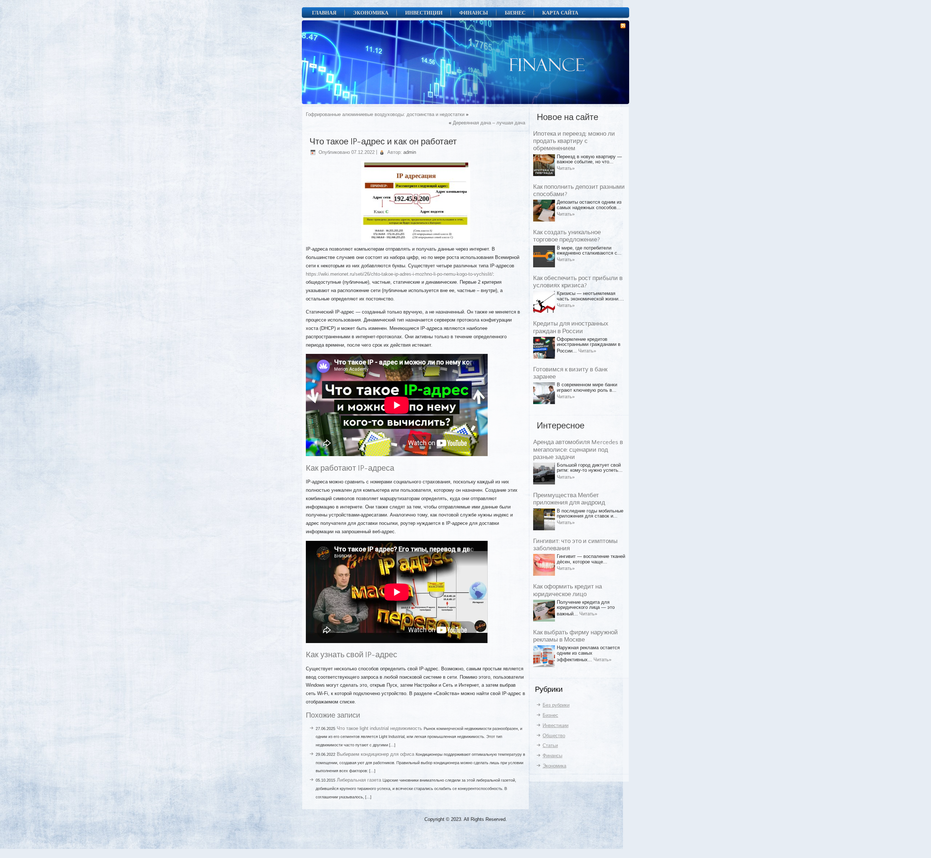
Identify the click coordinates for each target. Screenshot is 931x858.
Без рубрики (556, 705)
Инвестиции (424, 12)
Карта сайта (560, 12)
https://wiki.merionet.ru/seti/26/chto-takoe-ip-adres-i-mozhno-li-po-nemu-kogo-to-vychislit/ (399, 274)
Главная (324, 12)
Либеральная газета (359, 780)
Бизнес (515, 12)
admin (409, 152)
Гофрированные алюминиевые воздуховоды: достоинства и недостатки (385, 114)
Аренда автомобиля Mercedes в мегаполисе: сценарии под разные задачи (578, 449)
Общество (554, 735)
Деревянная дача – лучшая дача (489, 122)
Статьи (550, 745)
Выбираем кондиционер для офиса (375, 754)
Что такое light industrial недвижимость (379, 728)
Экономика (370, 12)
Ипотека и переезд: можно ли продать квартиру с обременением (574, 141)
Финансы (473, 12)
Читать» (566, 168)
